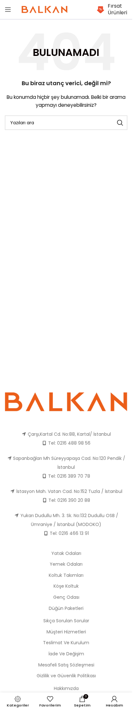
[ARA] (120, 122)
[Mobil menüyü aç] (8, 9)
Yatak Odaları (66, 553)
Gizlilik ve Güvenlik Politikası (66, 675)
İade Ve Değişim (66, 654)
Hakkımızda (66, 688)
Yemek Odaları (66, 564)
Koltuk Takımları (66, 575)
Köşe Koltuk (66, 586)
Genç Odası (66, 597)
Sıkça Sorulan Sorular (66, 621)
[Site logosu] (44, 9)
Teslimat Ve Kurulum (66, 642)
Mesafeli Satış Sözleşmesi (66, 665)
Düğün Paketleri (66, 608)
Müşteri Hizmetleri (66, 632)
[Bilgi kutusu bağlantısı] (112, 9)
